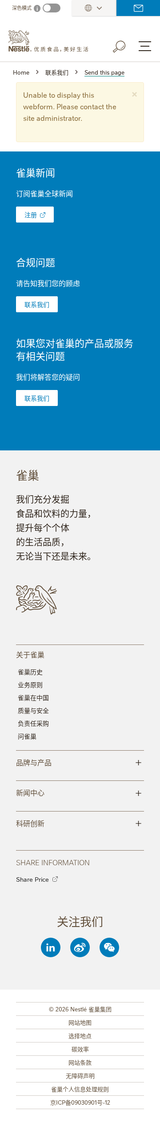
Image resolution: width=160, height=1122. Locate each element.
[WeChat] (109, 947)
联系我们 (138, 8)
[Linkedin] (50, 947)
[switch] (51, 8)
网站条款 (80, 1062)
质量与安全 (33, 710)
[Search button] (125, 45)
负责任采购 (33, 723)
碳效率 (80, 1049)
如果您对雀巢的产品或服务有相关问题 (74, 349)
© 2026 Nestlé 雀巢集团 (80, 1009)
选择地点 (80, 1035)
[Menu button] (145, 46)
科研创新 (79, 822)
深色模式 (22, 7)
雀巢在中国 (33, 697)
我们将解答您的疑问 (48, 377)
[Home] (51, 41)
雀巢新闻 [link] (35, 172)
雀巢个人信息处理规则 (80, 1089)
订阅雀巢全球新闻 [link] (44, 193)
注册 (30, 215)
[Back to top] (142, 1106)
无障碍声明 (80, 1075)
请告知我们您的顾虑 (48, 283)
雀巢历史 (30, 672)
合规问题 (35, 261)
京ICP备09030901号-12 (80, 1102)
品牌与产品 (79, 761)
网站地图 (80, 1022)
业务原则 (30, 684)
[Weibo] (80, 947)
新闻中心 (79, 792)
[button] (134, 93)
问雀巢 (27, 736)
